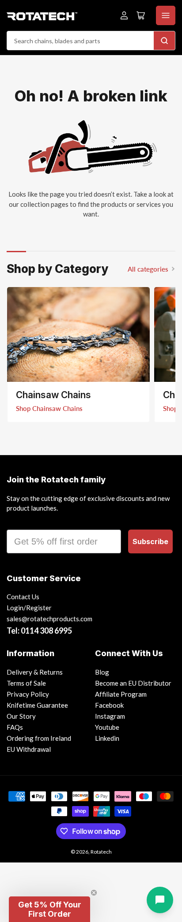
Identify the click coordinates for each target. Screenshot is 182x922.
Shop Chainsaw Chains (49, 408)
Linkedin (107, 738)
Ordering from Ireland (39, 738)
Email (18, 521)
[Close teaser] (94, 892)
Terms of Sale (26, 683)
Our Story (21, 716)
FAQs (15, 727)
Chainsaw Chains (53, 394)
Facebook (109, 705)
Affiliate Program (121, 694)
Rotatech (101, 851)
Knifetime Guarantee (37, 705)
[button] (49, 909)
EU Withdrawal (29, 749)
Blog (102, 672)
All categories (148, 269)
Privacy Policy (28, 694)
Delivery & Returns (35, 672)
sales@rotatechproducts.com (49, 619)
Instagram (110, 716)
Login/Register (29, 608)
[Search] (164, 40)
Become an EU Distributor (133, 683)
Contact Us (23, 597)
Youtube (107, 727)
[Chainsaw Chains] (78, 334)
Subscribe (150, 541)
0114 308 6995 (46, 630)
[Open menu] (165, 15)
